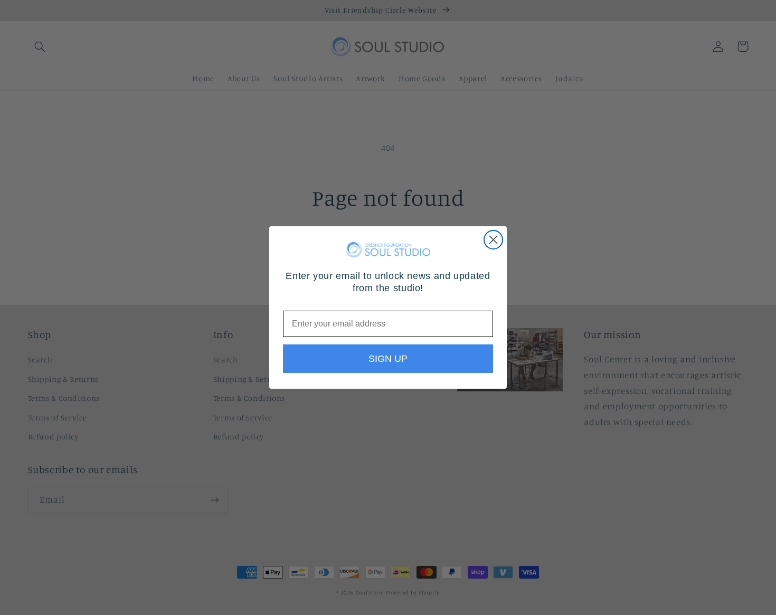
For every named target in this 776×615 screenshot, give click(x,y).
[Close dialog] (493, 239)
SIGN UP (388, 358)
